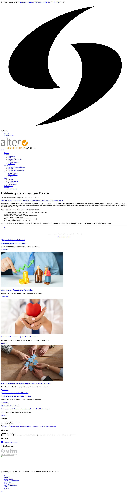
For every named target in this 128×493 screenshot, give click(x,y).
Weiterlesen (5, 249)
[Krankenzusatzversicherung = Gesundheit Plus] (4, 229)
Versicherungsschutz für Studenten (13, 243)
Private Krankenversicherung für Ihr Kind (16, 396)
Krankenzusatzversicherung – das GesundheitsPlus (19, 337)
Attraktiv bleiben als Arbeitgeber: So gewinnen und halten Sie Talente (25, 383)
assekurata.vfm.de (11, 473)
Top (2, 491)
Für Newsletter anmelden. (11, 442)
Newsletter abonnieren (64, 237)
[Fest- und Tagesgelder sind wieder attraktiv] (4, 228)
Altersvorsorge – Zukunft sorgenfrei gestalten (17, 290)
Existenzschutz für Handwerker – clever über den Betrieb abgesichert (25, 409)
